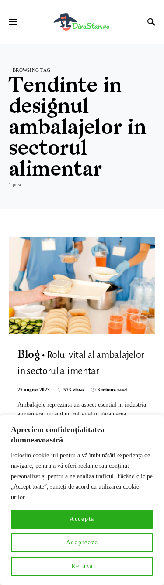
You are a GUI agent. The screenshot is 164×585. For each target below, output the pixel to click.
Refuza (82, 566)
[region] (82, 500)
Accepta (82, 519)
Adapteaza (82, 542)
